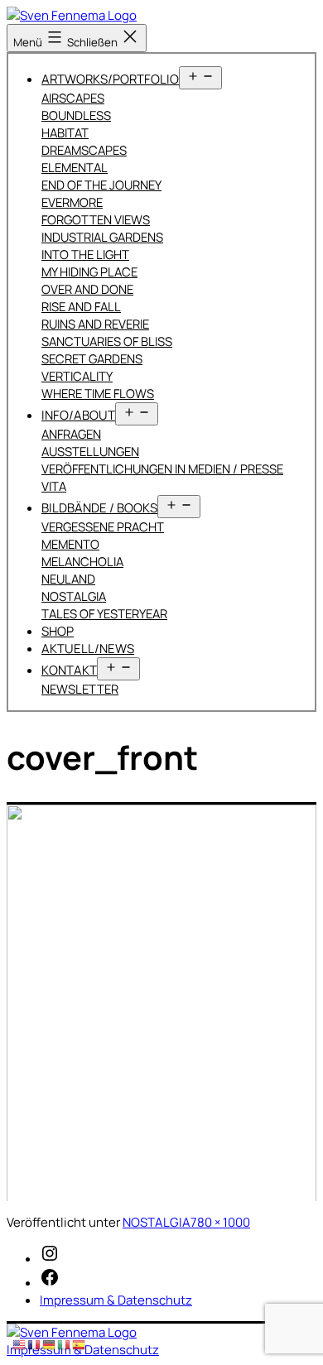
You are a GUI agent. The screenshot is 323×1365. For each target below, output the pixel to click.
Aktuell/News (87, 648)
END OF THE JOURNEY (101, 184)
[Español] (79, 1344)
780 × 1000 (220, 1222)
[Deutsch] (49, 1344)
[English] (19, 1344)
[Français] (34, 1344)
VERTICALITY (77, 376)
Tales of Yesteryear (104, 613)
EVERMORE (72, 202)
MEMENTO (70, 544)
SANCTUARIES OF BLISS (106, 341)
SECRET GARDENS (91, 358)
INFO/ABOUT (78, 415)
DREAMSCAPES (84, 150)
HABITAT (65, 132)
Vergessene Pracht (102, 526)
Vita (53, 486)
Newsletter (79, 688)
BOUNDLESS (76, 115)
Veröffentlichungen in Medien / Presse (162, 468)
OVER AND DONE (87, 289)
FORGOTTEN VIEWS (95, 219)
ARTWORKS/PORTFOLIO (110, 79)
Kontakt (69, 670)
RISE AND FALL (81, 306)
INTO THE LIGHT (85, 254)
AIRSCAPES (72, 97)
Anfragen (71, 433)
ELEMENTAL (74, 167)
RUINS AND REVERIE (95, 323)
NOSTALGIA (73, 596)
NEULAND (68, 578)
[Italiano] (64, 1344)
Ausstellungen (90, 451)
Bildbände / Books (99, 508)
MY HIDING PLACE (89, 271)
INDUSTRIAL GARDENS (102, 236)
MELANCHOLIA (82, 561)
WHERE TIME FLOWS (97, 393)
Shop (57, 631)
